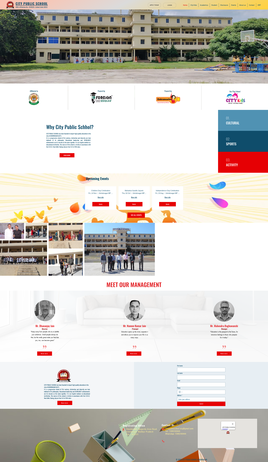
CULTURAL (233, 122)
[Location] (123, 430)
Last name (180, 373)
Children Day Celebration (100, 191)
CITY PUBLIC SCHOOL (32, 3)
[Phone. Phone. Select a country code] (180, 392)
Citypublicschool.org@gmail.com (179, 428)
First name (180, 366)
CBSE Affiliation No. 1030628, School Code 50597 (32, 7)
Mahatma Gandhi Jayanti (134, 191)
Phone (178, 388)
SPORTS (231, 143)
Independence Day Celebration (167, 191)
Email (178, 381)
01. (228, 117)
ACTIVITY (232, 164)
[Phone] (163, 441)
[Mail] (163, 429)
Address (179, 395)
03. (228, 159)
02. (228, 138)
